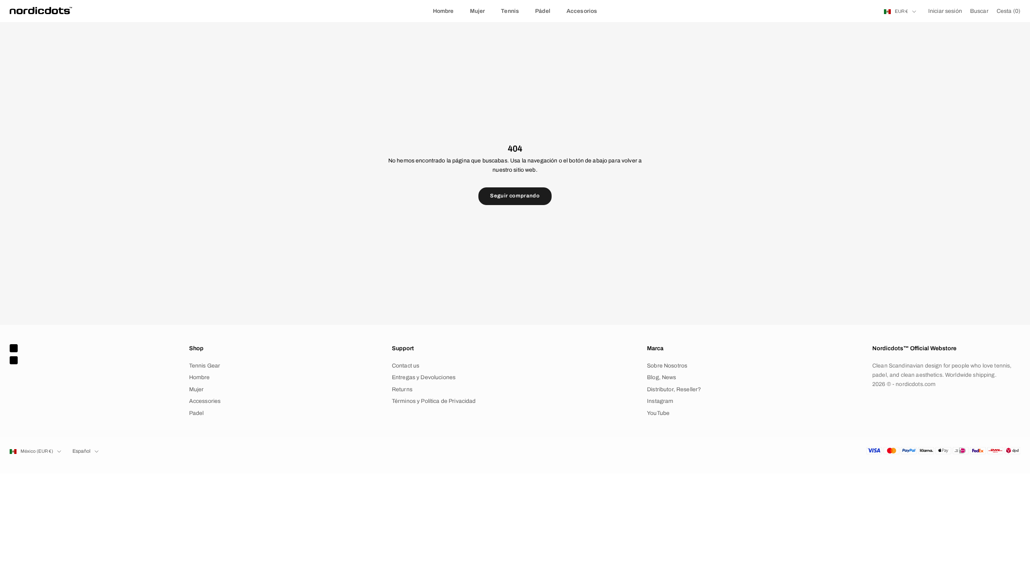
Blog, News (661, 377)
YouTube (658, 413)
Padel (196, 413)
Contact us (405, 366)
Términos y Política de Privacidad (434, 401)
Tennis (510, 11)
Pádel (542, 11)
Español (81, 451)
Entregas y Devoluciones (423, 377)
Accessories (205, 401)
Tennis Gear (204, 366)
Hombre (443, 11)
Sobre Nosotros (667, 366)
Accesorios (581, 11)
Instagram (660, 401)
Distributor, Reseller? (674, 389)
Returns (402, 389)
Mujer (477, 11)
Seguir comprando (515, 196)
